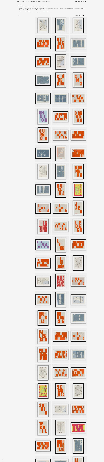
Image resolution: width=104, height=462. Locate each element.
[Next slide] (49, 25)
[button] (80, 15)
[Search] (81, 1)
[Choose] (50, 32)
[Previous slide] (36, 25)
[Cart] (86, 1)
